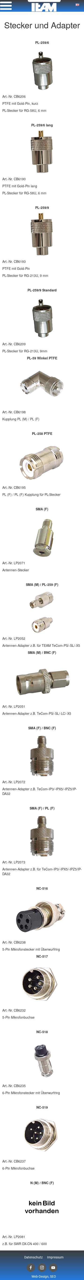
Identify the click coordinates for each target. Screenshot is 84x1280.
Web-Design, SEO (44, 1276)
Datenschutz (33, 1257)
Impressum (55, 1257)
